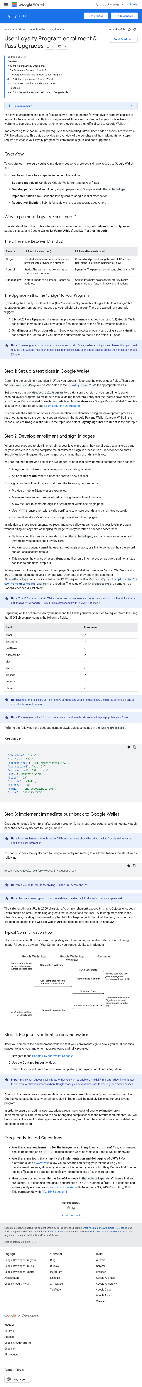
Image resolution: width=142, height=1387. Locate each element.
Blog (52, 1260)
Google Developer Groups (19, 1265)
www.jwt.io (43, 1163)
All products (11, 1354)
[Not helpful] (135, 29)
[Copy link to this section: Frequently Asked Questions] (66, 1138)
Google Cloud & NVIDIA (17, 1283)
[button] (71, 106)
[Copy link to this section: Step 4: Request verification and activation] (93, 1035)
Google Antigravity (107, 1283)
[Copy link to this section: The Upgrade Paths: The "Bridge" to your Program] (92, 296)
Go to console (124, 16)
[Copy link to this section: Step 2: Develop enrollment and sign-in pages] (98, 436)
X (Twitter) (56, 1283)
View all (100, 1301)
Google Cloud (103, 1289)
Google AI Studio (105, 1277)
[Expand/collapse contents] (25, 57)
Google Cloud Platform (17, 1342)
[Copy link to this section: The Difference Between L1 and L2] (66, 241)
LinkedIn (55, 1277)
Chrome (101, 1265)
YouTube (55, 1289)
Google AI (10, 1348)
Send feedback (123, 39)
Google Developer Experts (19, 1271)
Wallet (38, 4)
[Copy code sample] (135, 747)
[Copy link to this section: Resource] (24, 738)
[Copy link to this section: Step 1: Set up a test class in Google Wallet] (93, 371)
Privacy (20, 1369)
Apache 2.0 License (54, 1231)
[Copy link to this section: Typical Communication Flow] (56, 933)
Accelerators (11, 1277)
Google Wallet (37, 29)
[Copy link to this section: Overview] (27, 154)
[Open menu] (6, 4)
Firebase (101, 1271)
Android (100, 1260)
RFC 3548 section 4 (89, 602)
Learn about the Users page (62, 406)
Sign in (133, 4)
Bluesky (54, 1265)
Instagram (56, 1271)
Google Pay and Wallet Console (52, 1056)
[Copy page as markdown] (59, 46)
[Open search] (96, 4)
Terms (8, 1369)
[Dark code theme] (129, 747)
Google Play (103, 1295)
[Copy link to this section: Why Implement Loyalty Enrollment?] (79, 217)
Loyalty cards (15, 15)
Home (7, 29)
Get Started (96, 16)
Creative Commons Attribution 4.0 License (104, 1227)
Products (20, 29)
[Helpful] (129, 29)
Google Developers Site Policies (104, 1231)
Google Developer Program (20, 1260)
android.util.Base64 (114, 598)
